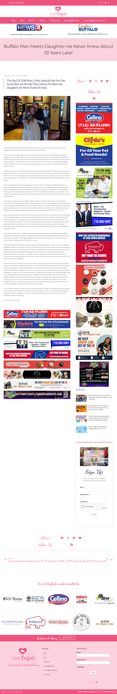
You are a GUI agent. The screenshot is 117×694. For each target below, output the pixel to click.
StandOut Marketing (110, 692)
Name (82, 487)
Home (14, 20)
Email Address (85, 494)
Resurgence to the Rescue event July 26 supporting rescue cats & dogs (98, 407)
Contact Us (46, 662)
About (31, 20)
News (22, 20)
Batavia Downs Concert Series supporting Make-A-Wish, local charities (100, 397)
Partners (42, 20)
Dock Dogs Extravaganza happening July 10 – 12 (97, 427)
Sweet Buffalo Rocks (71, 20)
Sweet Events (55, 20)
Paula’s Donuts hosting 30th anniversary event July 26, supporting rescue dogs (99, 418)
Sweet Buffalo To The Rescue (94, 20)
